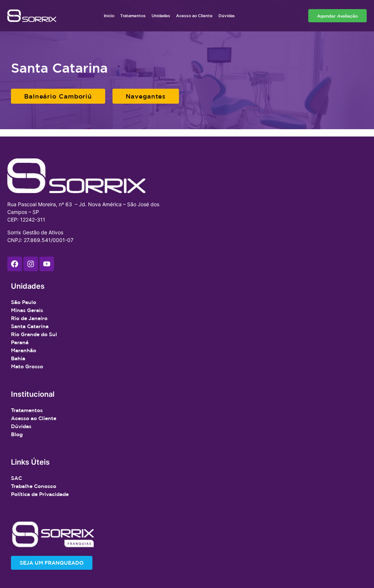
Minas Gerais (27, 310)
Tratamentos (133, 15)
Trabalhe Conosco (33, 486)
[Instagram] (30, 264)
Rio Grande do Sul (34, 334)
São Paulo (23, 302)
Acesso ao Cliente (194, 15)
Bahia (18, 358)
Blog (17, 434)
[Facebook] (14, 264)
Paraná (19, 342)
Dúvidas (226, 15)
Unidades (161, 15)
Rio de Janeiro (29, 318)
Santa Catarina (30, 326)
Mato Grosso (27, 366)
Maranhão (23, 350)
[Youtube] (46, 264)
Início (109, 15)
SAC (16, 478)
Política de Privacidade (40, 494)
